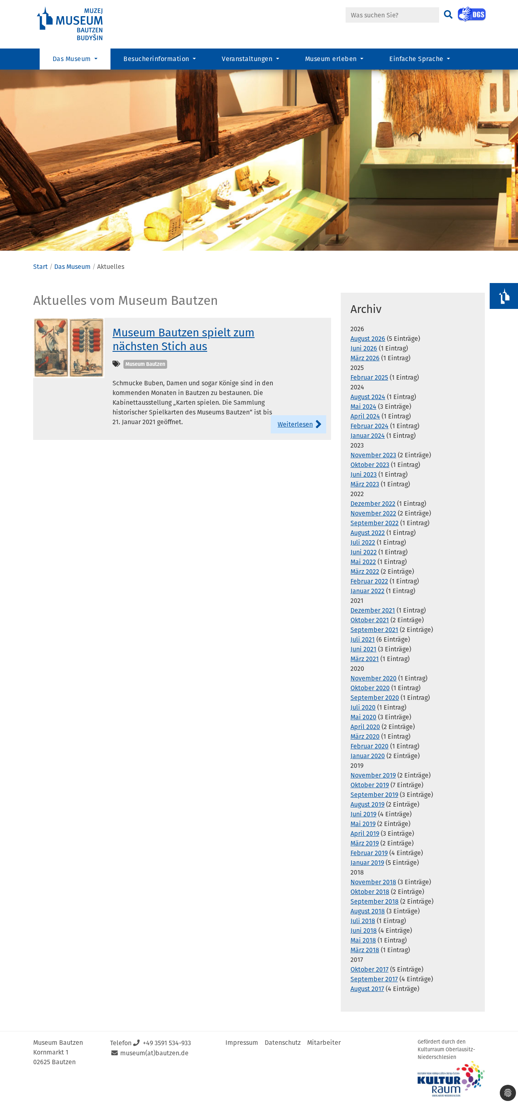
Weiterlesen (295, 424)
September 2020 (374, 698)
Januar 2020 (367, 756)
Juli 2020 (363, 707)
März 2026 (365, 358)
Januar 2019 (367, 862)
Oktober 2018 (369, 892)
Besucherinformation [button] (157, 59)
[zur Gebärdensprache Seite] (472, 14)
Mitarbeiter (324, 1042)
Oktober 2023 (369, 465)
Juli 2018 (362, 921)
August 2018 (367, 911)
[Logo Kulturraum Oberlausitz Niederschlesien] (451, 1079)
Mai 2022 (363, 562)
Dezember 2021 (372, 610)
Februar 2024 (369, 426)
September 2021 (374, 630)
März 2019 (364, 843)
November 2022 (373, 513)
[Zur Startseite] (76, 23)
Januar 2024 (367, 436)
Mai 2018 (363, 940)
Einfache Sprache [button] (417, 59)
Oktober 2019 (369, 785)
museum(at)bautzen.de (154, 1053)
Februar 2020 (369, 746)
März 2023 (364, 484)
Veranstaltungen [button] (248, 59)
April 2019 (364, 833)
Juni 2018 (363, 930)
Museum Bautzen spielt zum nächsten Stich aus (184, 339)
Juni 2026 (363, 348)
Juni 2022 (363, 552)
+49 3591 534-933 (167, 1043)
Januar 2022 (367, 591)
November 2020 (373, 678)
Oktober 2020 (370, 688)
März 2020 (365, 736)
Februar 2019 (369, 853)
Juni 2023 (363, 474)
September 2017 (374, 979)
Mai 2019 (363, 824)
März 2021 (364, 659)
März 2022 (364, 571)
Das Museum (72, 266)
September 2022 (374, 523)
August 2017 (367, 989)
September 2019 (374, 795)
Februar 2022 (369, 581)
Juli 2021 (362, 639)
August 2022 (367, 533)
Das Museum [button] (73, 59)
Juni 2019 (363, 814)
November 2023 (373, 455)
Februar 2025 (369, 377)
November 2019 (373, 775)
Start (40, 266)
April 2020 (365, 727)
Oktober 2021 (369, 620)
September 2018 (374, 901)
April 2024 (365, 416)
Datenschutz (283, 1042)
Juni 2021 (363, 649)
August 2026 (367, 338)
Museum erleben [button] (332, 59)
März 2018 (364, 950)
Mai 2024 (363, 406)
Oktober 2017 (369, 969)
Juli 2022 (362, 542)
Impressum (241, 1042)
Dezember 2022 (372, 503)
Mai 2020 (363, 717)
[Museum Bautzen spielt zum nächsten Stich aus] (68, 347)
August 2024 (367, 397)
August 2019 (367, 804)
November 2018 (373, 882)
